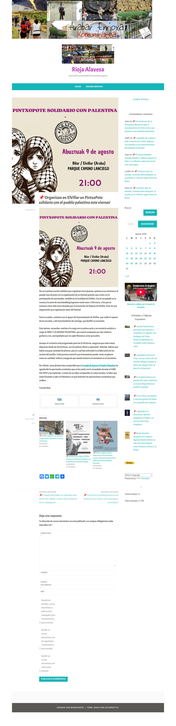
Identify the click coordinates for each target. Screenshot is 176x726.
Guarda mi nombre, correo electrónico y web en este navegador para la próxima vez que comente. (48, 611)
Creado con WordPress (70, 707)
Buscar (128, 208)
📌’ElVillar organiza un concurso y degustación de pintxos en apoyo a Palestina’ (51, 438)
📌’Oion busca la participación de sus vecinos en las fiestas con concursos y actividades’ (101, 497)
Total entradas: (132, 501)
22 (150, 258)
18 (132, 258)
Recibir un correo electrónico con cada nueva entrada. (48, 663)
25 (132, 263)
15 (150, 253)
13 (141, 253)
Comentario (46, 534)
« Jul (127, 276)
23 (154, 258)
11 (132, 253)
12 (136, 253)
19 (136, 258)
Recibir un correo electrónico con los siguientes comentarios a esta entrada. (48, 639)
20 (141, 258)
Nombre (44, 572)
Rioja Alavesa (88, 69)
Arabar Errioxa (94, 86)
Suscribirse (147, 224)
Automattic (112, 707)
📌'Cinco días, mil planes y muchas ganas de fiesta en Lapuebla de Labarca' (145, 399)
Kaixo (78, 86)
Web (42, 591)
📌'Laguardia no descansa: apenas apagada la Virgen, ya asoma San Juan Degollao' (143, 418)
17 (127, 258)
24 (127, 263)
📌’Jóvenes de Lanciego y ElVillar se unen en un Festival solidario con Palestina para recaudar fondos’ (78, 459)
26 (136, 263)
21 (145, 258)
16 (154, 253)
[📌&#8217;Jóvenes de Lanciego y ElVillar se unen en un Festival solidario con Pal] (78, 438)
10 (127, 253)
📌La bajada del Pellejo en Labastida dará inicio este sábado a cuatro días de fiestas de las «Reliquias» (58, 497)
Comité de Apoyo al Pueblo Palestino (98, 365)
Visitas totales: (132, 494)
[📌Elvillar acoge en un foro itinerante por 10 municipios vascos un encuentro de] (105, 436)
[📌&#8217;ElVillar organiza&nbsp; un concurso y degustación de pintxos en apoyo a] (51, 427)
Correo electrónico (46, 585)
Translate (145, 478)
